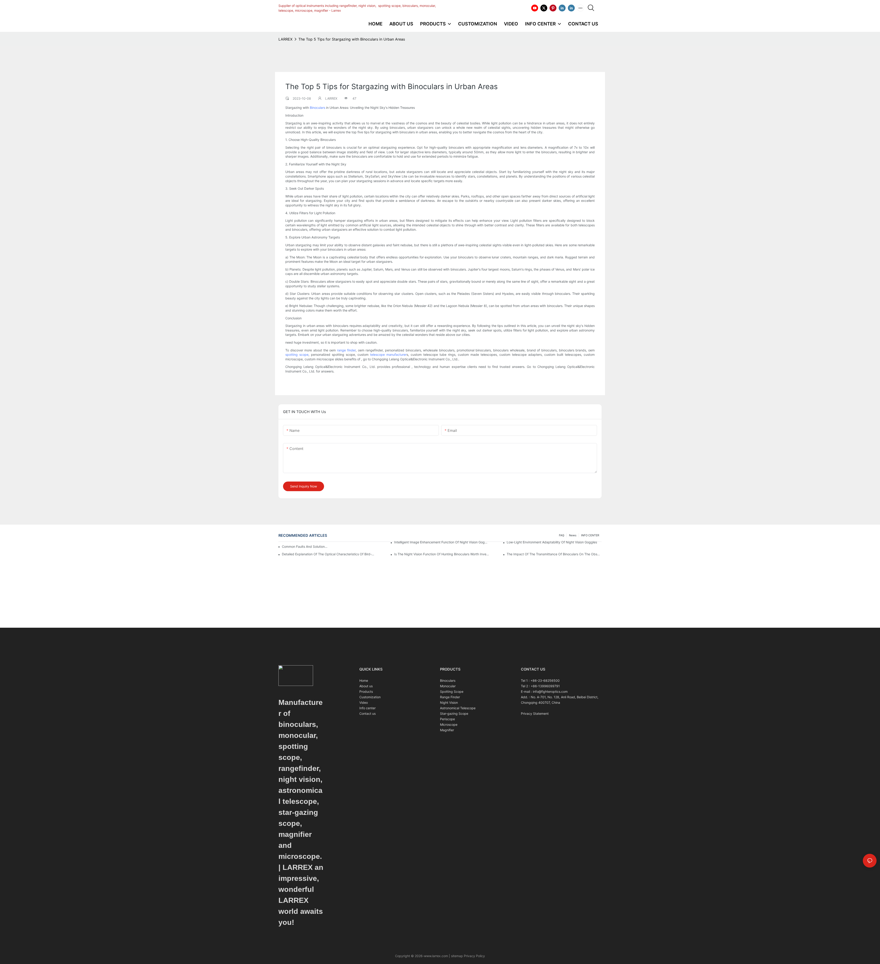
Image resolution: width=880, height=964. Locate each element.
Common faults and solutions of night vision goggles (305, 546)
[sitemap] (450, 956)
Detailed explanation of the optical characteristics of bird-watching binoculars (329, 554)
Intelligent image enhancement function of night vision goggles (441, 542)
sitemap (457, 956)
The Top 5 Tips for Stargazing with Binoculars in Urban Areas (351, 39)
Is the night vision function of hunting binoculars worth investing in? (441, 554)
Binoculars (317, 108)
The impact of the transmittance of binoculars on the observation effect (554, 554)
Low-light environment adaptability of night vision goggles (552, 542)
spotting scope (296, 354)
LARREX (285, 39)
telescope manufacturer (388, 354)
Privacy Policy (474, 956)
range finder (346, 350)
